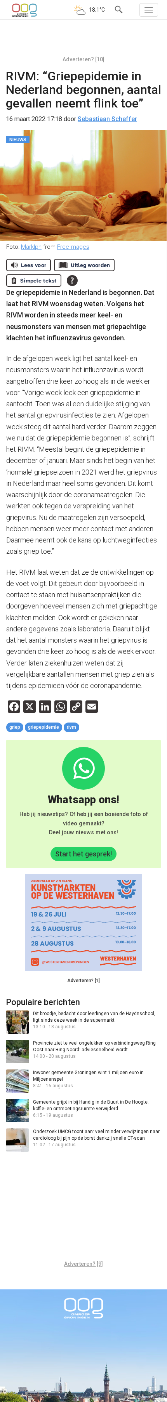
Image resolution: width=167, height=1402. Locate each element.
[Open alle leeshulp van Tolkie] (72, 280)
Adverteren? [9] (83, 1264)
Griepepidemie (43, 727)
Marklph (31, 246)
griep (14, 727)
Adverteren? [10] (83, 59)
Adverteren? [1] (83, 980)
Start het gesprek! (83, 854)
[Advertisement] (83, 40)
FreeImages (73, 246)
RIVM (71, 727)
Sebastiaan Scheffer (107, 119)
